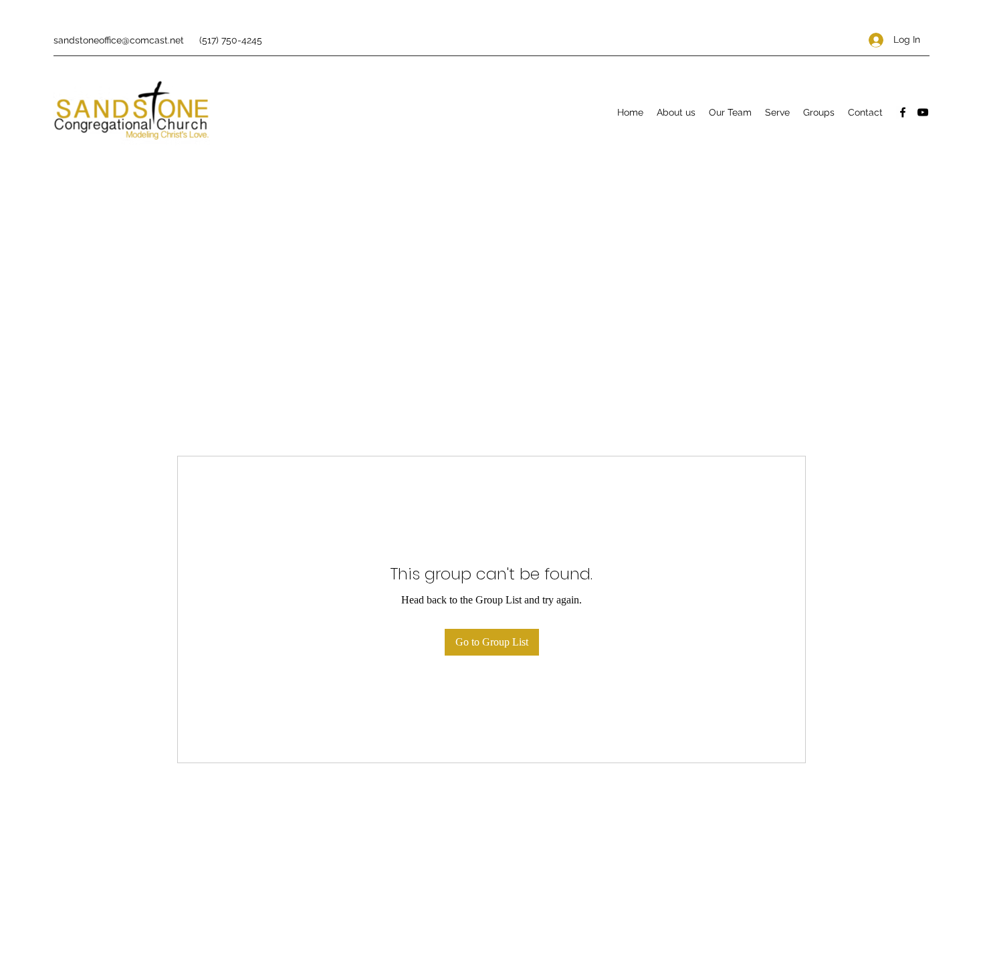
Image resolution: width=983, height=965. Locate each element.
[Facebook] (902, 112)
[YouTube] (923, 112)
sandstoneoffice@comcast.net (118, 40)
